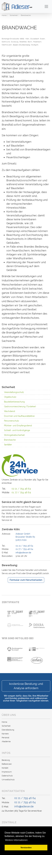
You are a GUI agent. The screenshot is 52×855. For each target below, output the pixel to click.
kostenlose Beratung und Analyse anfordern (26, 686)
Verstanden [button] (26, 847)
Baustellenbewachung (14, 402)
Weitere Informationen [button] (16, 840)
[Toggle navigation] (46, 6)
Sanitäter (8, 444)
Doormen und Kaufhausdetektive (19, 416)
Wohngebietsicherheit (14, 435)
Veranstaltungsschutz (14, 392)
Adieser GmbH (25, 537)
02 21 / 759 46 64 (21, 488)
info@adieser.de (23, 552)
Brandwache (10, 440)
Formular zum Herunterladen (26, 580)
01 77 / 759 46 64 (21, 492)
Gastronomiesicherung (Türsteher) (20, 406)
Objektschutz (10, 397)
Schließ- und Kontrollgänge (17, 430)
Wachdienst (9, 411)
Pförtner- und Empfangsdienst (18, 425)
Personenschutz (11, 421)
